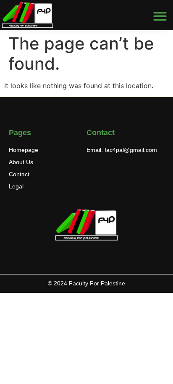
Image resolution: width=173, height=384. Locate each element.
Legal (16, 186)
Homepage (23, 149)
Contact (19, 174)
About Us (21, 162)
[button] (160, 16)
